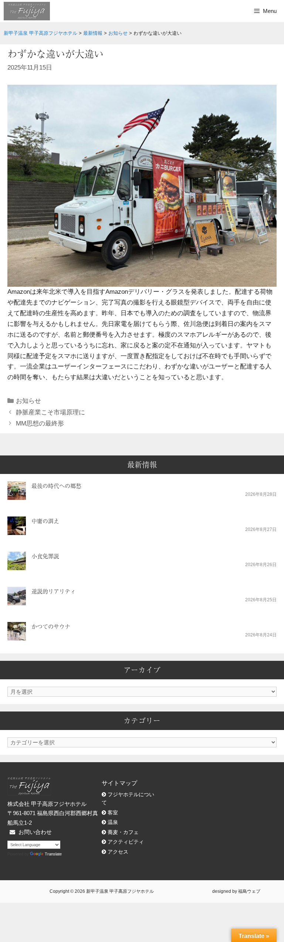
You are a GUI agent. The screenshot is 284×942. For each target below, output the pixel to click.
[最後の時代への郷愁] (16, 495)
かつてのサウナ (50, 626)
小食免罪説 (45, 556)
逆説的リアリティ (53, 591)
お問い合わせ (35, 832)
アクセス (118, 852)
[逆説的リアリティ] (16, 600)
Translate (53, 854)
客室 (113, 812)
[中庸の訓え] (16, 530)
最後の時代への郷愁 (56, 485)
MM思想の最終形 (40, 423)
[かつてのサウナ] (16, 635)
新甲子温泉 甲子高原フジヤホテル (120, 891)
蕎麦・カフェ (123, 832)
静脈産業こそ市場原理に (50, 412)
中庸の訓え (45, 521)
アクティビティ (126, 842)
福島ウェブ (249, 891)
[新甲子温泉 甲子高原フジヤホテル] (27, 11)
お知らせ (28, 400)
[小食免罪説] (16, 565)
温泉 (113, 822)
